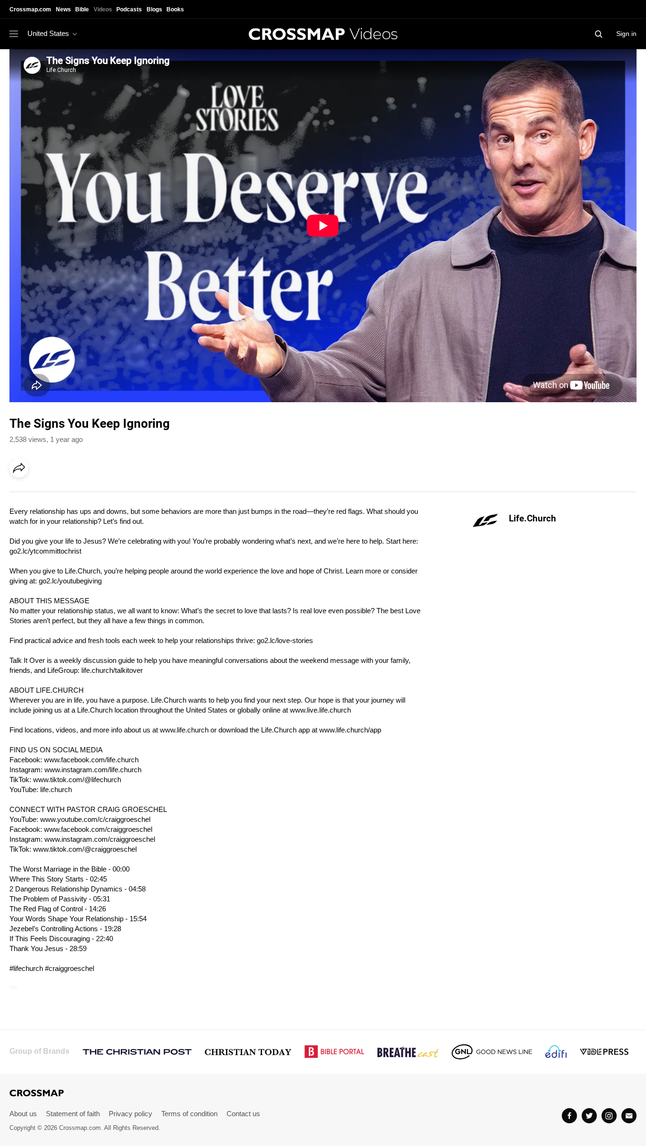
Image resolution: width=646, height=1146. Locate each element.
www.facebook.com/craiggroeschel (98, 829)
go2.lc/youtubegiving (70, 581)
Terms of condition (189, 1114)
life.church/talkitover (112, 670)
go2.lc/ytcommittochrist (45, 551)
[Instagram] (609, 1115)
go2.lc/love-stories (285, 640)
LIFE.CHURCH (60, 690)
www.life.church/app (350, 730)
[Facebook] (21, 494)
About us (23, 1114)
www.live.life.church (320, 710)
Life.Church (532, 518)
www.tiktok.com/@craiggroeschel (85, 849)
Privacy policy (130, 1114)
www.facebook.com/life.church (91, 760)
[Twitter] (589, 1115)
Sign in (626, 33)
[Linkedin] (41, 494)
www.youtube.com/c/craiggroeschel (95, 819)
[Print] (99, 494)
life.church (56, 789)
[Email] (79, 494)
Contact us (243, 1114)
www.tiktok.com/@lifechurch (77, 780)
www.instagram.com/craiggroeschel (99, 839)
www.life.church (184, 730)
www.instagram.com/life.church (92, 770)
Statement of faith (73, 1114)
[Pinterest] (60, 494)
